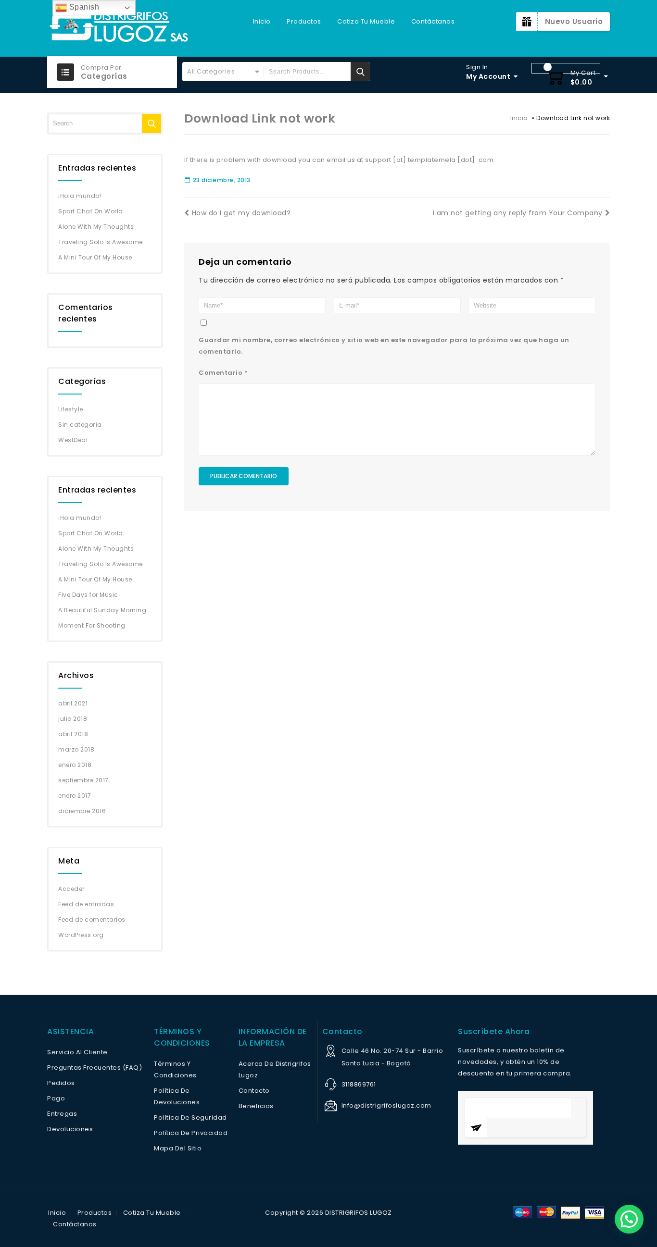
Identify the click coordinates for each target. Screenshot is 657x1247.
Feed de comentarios (92, 919)
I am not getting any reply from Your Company (518, 213)
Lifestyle (70, 409)
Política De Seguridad (190, 1117)
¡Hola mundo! (79, 196)
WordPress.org (81, 935)
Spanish (83, 7)
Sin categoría (80, 424)
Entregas (62, 1113)
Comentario (223, 372)
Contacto (254, 1090)
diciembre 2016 (82, 811)
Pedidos (61, 1082)
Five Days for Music (88, 595)
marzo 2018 (76, 749)
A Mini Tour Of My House (95, 257)
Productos (304, 21)
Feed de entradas (86, 904)
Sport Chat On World (90, 211)
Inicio (262, 21)
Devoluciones (70, 1129)
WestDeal (73, 440)
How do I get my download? (241, 213)
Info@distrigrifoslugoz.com (386, 1105)
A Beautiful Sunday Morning (102, 610)
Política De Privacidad (190, 1132)
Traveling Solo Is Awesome (100, 242)
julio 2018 (72, 719)
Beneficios (256, 1106)
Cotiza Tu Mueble (366, 21)
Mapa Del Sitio (178, 1148)
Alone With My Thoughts (96, 226)
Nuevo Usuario (574, 21)
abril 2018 (73, 734)
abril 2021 (73, 703)
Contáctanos (433, 21)
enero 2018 (74, 765)
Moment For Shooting (92, 625)
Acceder (71, 889)
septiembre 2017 (83, 780)
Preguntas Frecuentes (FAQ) (94, 1067)
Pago (56, 1098)
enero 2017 (74, 795)
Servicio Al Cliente (77, 1052)
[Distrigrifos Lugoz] (119, 28)
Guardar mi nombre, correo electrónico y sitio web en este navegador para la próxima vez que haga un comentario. (384, 345)
